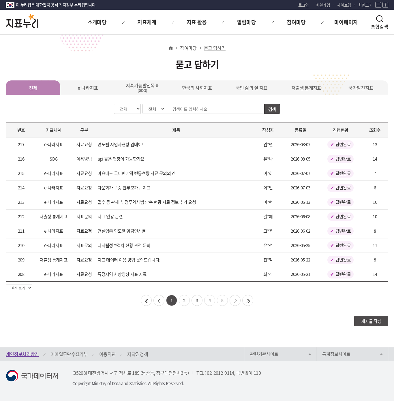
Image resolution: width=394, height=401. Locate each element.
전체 (33, 87)
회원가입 (323, 5)
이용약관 (107, 354)
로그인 (303, 5)
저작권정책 (137, 354)
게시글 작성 (371, 321)
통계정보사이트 (336, 354)
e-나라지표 (88, 87)
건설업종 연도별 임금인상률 (121, 231)
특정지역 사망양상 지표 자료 (122, 274)
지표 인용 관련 (110, 216)
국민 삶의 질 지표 (252, 87)
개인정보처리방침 (22, 354)
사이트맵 (344, 5)
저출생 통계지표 (306, 87)
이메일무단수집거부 (69, 354)
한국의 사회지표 (197, 87)
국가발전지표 (360, 87)
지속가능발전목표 (142, 87)
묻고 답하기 (215, 48)
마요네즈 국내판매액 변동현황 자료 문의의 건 (136, 173)
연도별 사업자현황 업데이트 (121, 144)
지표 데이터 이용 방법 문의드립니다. (128, 260)
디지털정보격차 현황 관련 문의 (124, 245)
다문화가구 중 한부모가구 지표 (124, 188)
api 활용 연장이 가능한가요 (121, 159)
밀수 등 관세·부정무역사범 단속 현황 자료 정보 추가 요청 (146, 202)
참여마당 (188, 48)
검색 (272, 109)
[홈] (170, 48)
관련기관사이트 (264, 354)
